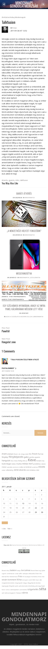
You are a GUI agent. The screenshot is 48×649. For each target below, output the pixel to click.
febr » (10, 528)
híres (39, 576)
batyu (19, 570)
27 (23, 512)
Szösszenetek (35, 277)
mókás (25, 463)
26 (17, 512)
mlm (17, 180)
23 (42, 508)
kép (43, 461)
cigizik (4, 573)
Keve (32, 459)
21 (29, 508)
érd (27, 470)
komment (12, 579)
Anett (4, 454)
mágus (25, 583)
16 (42, 503)
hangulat (6, 460)
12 (17, 503)
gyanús (11, 180)
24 (4, 512)
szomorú (16, 467)
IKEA (24, 461)
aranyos (10, 454)
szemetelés (23, 590)
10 (4, 503)
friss (20, 576)
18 (10, 508)
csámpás (25, 573)
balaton (13, 570)
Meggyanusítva (24, 273)
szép (21, 467)
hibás (16, 461)
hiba (12, 461)
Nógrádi (11, 586)
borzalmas (26, 570)
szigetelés (33, 589)
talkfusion (24, 180)
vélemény (9, 470)
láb (41, 580)
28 (29, 512)
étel (37, 470)
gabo (26, 457)
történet (28, 467)
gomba (31, 457)
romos (7, 590)
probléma (36, 464)
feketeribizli (14, 576)
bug (40, 570)
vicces (41, 466)
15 (36, 503)
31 (4, 516)
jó (26, 461)
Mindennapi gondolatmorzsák (24, 4)
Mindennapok (20, 17)
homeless (34, 576)
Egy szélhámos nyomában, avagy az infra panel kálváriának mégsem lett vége (24, 307)
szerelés (9, 467)
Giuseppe (27, 576)
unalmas (35, 467)
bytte (43, 570)
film (30, 454)
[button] (5, 522)
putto (16, 586)
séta (42, 588)
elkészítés (31, 573)
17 (4, 508)
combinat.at (10, 573)
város (25, 592)
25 (10, 512)
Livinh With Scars (33, 580)
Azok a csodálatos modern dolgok (19, 316)
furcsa (40, 454)
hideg (20, 461)
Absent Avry (5, 570)
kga (15, 28)
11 (10, 503)
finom (34, 453)
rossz (4, 467)
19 (17, 508)
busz (16, 454)
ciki (19, 454)
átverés (5, 180)
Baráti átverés (24, 193)
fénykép (5, 457)
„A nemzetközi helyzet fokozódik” (24, 231)
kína (19, 579)
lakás (14, 464)
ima (43, 576)
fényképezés (16, 456)
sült (3, 593)
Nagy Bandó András (34, 583)
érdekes (33, 470)
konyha (38, 461)
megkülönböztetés (8, 583)
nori (31, 463)
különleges (6, 463)
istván (4, 579)
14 (29, 503)
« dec (4, 528)
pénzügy (38, 586)
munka (19, 464)
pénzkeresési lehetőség (27, 586)
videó (3, 470)
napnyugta (5, 586)
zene (16, 469)
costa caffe (18, 573)
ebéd (26, 454)
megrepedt (18, 583)
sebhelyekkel (14, 590)
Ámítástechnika (8, 17)
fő (23, 576)
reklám (43, 464)
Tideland (19, 593)
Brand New (34, 570)
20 (23, 508)
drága (23, 454)
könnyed (25, 580)
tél (24, 467)
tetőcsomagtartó (10, 593)
